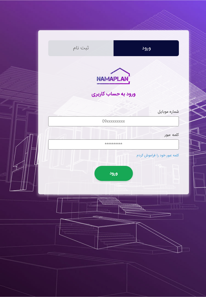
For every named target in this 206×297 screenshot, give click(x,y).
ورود (146, 48)
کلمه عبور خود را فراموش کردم (158, 156)
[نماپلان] (113, 86)
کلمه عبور (172, 135)
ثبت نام (81, 48)
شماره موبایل (168, 111)
